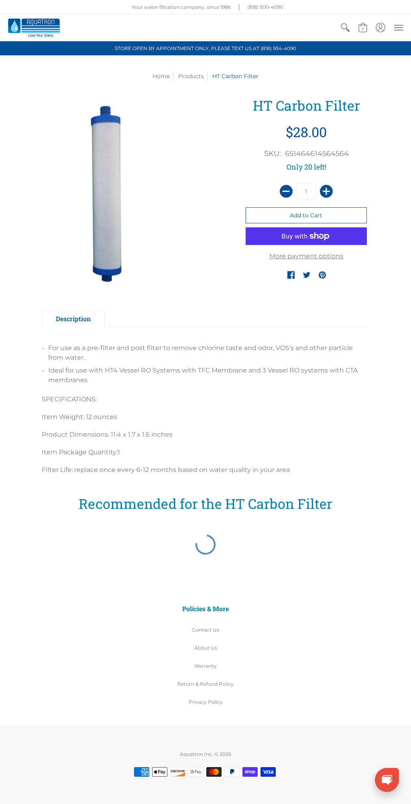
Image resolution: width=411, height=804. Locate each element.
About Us (205, 648)
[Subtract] (286, 191)
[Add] (326, 191)
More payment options (306, 256)
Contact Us (205, 630)
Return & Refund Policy (205, 684)
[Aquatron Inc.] (34, 27)
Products (191, 76)
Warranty (205, 666)
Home (161, 76)
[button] (345, 27)
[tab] (73, 318)
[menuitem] (345, 27)
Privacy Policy (206, 702)
